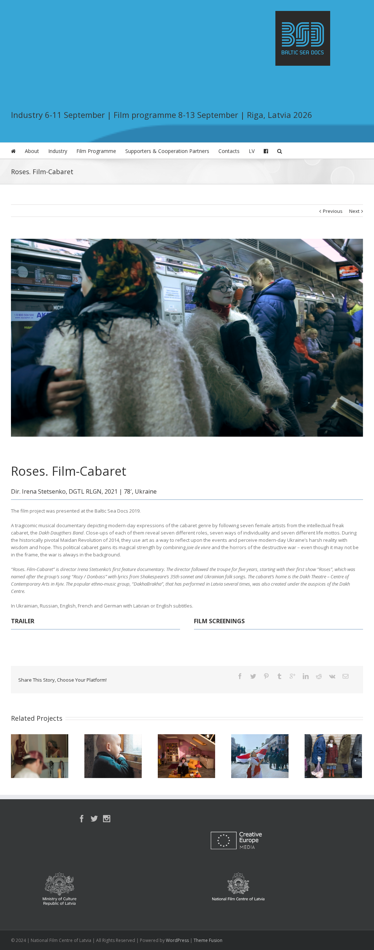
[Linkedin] (306, 676)
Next (354, 211)
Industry (57, 151)
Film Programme (96, 151)
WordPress (177, 940)
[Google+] (292, 676)
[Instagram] (106, 818)
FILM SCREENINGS (219, 621)
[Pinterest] (266, 676)
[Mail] (345, 676)
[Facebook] (240, 676)
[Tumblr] (279, 676)
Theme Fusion (208, 940)
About (32, 151)
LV (252, 151)
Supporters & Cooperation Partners (167, 151)
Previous (333, 211)
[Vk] (332, 676)
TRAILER (22, 621)
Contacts (229, 151)
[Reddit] (319, 676)
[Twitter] (253, 676)
